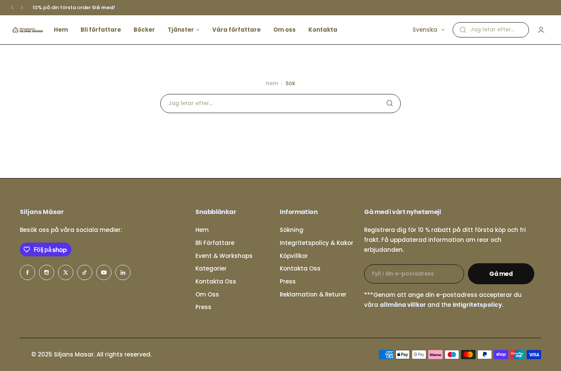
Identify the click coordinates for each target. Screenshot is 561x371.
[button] (12, 8)
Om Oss (207, 294)
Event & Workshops (224, 256)
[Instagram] (46, 272)
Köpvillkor (294, 256)
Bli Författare (214, 243)
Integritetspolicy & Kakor (316, 243)
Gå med (501, 274)
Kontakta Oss (215, 281)
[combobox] (491, 29)
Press (203, 307)
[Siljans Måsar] (27, 29)
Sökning (291, 230)
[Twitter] (65, 272)
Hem (272, 83)
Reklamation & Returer (313, 294)
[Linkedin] (123, 272)
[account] (541, 29)
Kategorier (211, 268)
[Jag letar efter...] (463, 29)
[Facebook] (27, 272)
